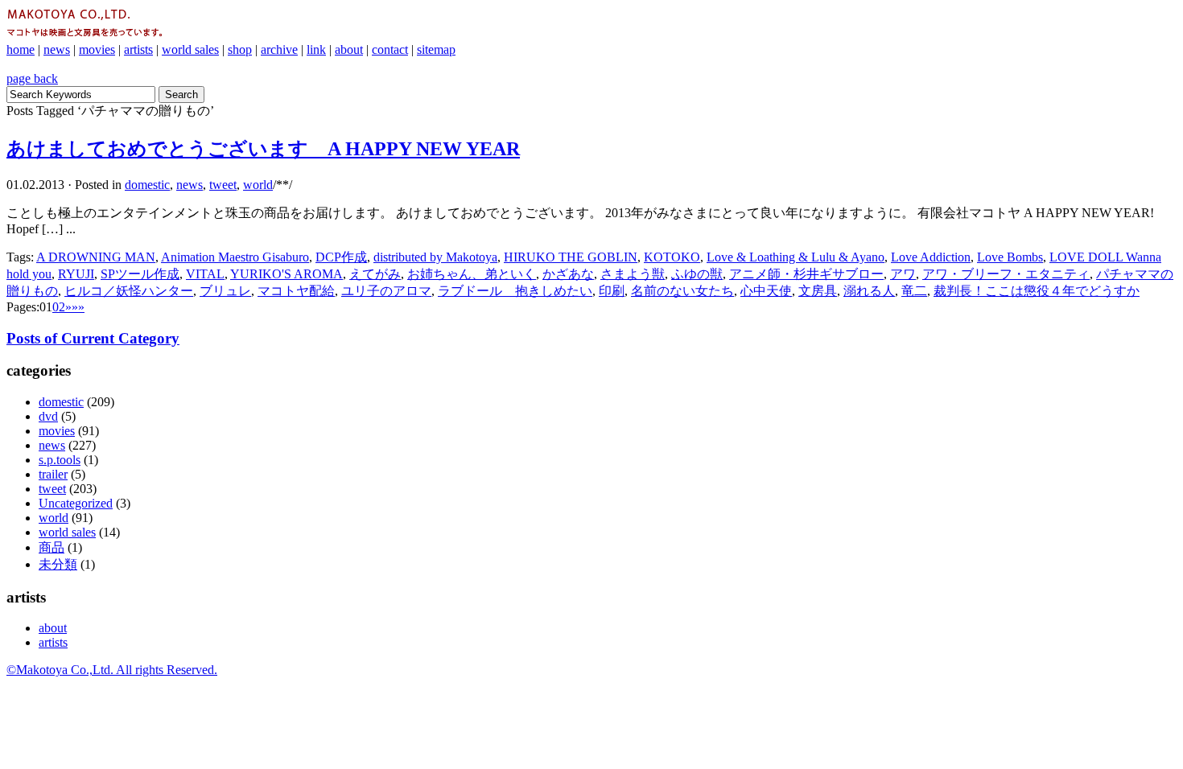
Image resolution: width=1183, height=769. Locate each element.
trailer (53, 474)
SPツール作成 (140, 274)
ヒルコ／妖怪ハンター (128, 291)
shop (240, 49)
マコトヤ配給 (296, 291)
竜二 (914, 291)
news (56, 49)
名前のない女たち (682, 291)
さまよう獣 (632, 274)
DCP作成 (341, 257)
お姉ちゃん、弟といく (471, 274)
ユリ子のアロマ (386, 291)
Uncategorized (76, 503)
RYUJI (76, 274)
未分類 (58, 564)
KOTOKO (672, 257)
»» (78, 307)
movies (97, 49)
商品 (51, 547)
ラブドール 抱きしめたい (515, 291)
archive (279, 49)
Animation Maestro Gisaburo (235, 257)
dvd (48, 416)
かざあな (568, 274)
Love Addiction (931, 257)
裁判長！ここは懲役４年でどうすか (1037, 291)
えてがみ (375, 274)
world (258, 184)
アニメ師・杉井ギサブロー (806, 274)
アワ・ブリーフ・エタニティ (1006, 274)
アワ (903, 274)
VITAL (205, 274)
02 (58, 307)
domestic (147, 184)
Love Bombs (1010, 257)
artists (138, 49)
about (349, 49)
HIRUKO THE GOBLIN (570, 257)
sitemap (436, 49)
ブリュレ (225, 291)
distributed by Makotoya (435, 257)
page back (32, 78)
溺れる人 (869, 291)
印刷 (611, 291)
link (316, 49)
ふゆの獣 (697, 274)
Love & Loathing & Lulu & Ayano (795, 257)
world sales (190, 49)
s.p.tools (59, 460)
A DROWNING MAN (95, 257)
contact (390, 49)
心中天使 (766, 291)
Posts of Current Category (92, 338)
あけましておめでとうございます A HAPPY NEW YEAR (263, 148)
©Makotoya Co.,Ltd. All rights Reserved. (111, 669)
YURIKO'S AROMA (286, 274)
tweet (223, 184)
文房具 (817, 291)
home (20, 49)
